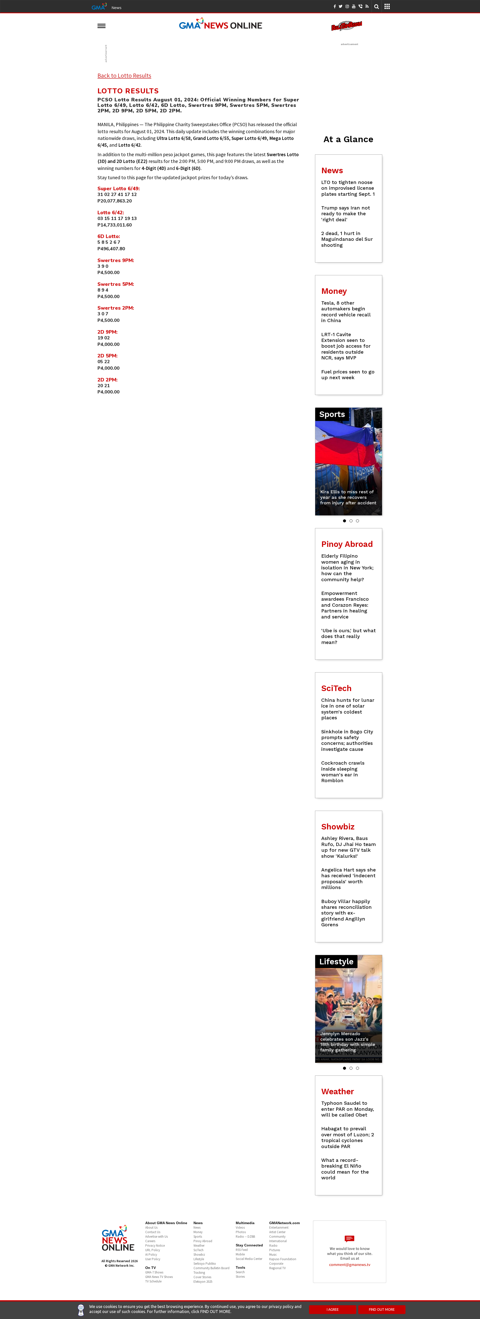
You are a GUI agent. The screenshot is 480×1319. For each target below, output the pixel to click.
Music (273, 1254)
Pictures (274, 1250)
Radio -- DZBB (245, 1236)
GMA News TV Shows (159, 1277)
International (278, 1241)
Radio (273, 1245)
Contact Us (152, 1232)
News (117, 7)
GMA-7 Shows (154, 1272)
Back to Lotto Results (124, 75)
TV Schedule (153, 1281)
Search (240, 1272)
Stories (240, 1276)
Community (277, 1236)
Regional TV (277, 1268)
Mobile (240, 1254)
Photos (241, 1232)
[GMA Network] (99, 6)
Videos (240, 1227)
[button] (344, 521)
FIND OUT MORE (382, 1309)
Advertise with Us (156, 1236)
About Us (151, 1227)
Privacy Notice (155, 1245)
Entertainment (278, 1227)
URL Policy (152, 1250)
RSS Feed (242, 1250)
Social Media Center (249, 1259)
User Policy (152, 1259)
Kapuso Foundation (282, 1259)
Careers (150, 1241)
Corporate (276, 1263)
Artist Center (277, 1232)
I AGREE (333, 1309)
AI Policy (151, 1254)
